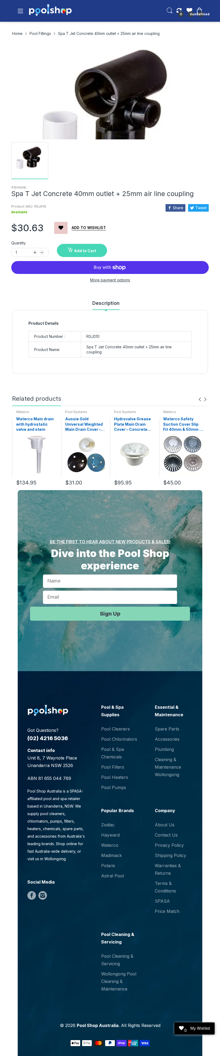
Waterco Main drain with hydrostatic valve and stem (35, 424)
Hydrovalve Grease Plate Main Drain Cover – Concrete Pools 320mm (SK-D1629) (132, 424)
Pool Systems (76, 412)
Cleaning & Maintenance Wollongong (168, 767)
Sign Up (110, 613)
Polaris (108, 865)
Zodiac (108, 824)
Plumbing (164, 749)
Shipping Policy (170, 855)
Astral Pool (112, 875)
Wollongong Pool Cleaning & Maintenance (118, 981)
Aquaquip (18, 187)
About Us (164, 824)
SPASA (162, 901)
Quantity (18, 243)
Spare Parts (167, 729)
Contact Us (166, 835)
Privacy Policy (169, 845)
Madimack (111, 855)
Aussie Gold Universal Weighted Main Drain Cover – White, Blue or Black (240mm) (84, 424)
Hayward (110, 835)
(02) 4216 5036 (47, 738)
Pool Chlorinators (119, 739)
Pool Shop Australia (98, 1025)
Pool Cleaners (115, 729)
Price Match (167, 911)
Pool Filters (112, 767)
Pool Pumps (113, 787)
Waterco (22, 412)
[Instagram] (42, 895)
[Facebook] (31, 895)
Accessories (167, 739)
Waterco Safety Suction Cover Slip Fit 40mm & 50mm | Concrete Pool (182, 424)
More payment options (110, 280)
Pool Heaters (114, 777)
